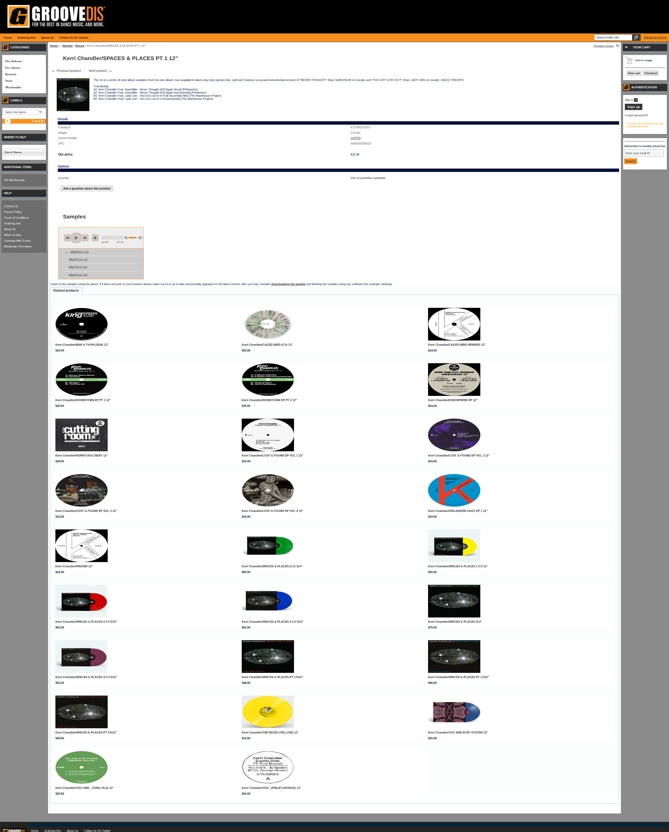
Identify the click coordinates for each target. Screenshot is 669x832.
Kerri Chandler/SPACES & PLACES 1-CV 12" (458, 566)
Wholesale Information (18, 246)
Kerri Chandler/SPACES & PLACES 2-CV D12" (86, 621)
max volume (140, 238)
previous (67, 237)
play (76, 238)
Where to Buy (12, 234)
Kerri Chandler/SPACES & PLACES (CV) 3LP (272, 566)
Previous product (66, 71)
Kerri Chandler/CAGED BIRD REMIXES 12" (457, 344)
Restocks (10, 74)
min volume (126, 238)
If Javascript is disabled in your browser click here (645, 125)
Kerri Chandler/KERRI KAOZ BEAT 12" (81, 455)
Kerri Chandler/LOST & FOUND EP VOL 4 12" (272, 510)
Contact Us (11, 206)
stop (95, 237)
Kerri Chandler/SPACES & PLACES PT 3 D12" (458, 677)
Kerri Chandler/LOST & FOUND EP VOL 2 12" (458, 455)
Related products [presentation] (66, 290)
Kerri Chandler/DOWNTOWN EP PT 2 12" (269, 400)
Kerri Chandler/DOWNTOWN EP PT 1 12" (83, 400)
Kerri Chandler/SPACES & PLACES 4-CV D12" (86, 677)
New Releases (13, 61)
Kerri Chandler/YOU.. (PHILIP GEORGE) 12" (271, 787)
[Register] (633, 109)
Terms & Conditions (16, 217)
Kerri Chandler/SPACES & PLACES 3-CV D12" (272, 621)
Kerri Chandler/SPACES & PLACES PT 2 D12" (272, 677)
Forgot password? (636, 115)
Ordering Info (12, 223)
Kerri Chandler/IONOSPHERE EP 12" (452, 400)
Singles (67, 45)
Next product (100, 71)
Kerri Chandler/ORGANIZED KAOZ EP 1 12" (457, 510)
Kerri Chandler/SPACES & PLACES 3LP (454, 621)
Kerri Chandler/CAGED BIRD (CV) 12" (267, 344)
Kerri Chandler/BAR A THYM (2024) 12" (81, 344)
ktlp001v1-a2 (78, 260)
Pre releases (12, 67)
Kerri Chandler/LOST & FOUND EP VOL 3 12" (86, 510)
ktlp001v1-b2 (78, 275)
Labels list (38, 121)
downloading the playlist (288, 284)
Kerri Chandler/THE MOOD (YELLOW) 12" (270, 732)
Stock (8, 80)
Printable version (604, 45)
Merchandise (13, 87)
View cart (634, 73)
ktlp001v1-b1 (78, 267)
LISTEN (356, 138)
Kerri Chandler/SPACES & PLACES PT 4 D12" (86, 732)
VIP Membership (14, 180)
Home (54, 45)
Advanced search (655, 37)
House (79, 45)
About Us (10, 229)
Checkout (651, 73)
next (85, 237)
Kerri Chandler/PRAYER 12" (74, 566)
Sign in (629, 99)
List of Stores (13, 152)
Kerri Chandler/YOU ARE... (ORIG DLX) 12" (84, 787)
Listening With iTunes (17, 240)
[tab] (66, 291)
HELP (7, 193)
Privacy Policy (13, 211)
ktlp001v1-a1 (79, 252)
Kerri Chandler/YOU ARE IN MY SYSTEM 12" (458, 732)
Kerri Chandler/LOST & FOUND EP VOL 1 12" (272, 455)
